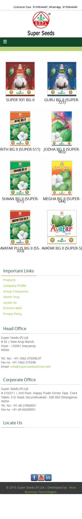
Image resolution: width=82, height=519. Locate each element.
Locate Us (10, 302)
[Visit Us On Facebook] (34, 480)
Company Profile (14, 286)
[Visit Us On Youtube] (41, 480)
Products (9, 280)
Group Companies (16, 291)
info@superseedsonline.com (30, 367)
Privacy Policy (12, 314)
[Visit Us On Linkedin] (48, 480)
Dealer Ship (11, 297)
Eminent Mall (12, 308)
